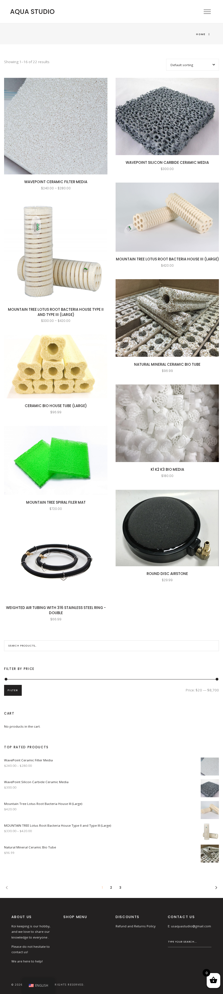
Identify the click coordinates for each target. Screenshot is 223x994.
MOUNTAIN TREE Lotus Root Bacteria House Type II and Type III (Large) (56, 312)
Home (201, 34)
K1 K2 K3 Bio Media (167, 469)
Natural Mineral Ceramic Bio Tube (167, 364)
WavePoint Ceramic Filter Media (55, 181)
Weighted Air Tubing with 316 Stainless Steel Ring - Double (56, 610)
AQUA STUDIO (32, 11)
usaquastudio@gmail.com (191, 926)
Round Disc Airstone (167, 573)
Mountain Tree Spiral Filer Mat (56, 502)
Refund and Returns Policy (136, 926)
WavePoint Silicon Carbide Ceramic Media (167, 162)
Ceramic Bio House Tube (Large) (56, 405)
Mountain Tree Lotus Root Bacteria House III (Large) (167, 259)
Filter (13, 690)
